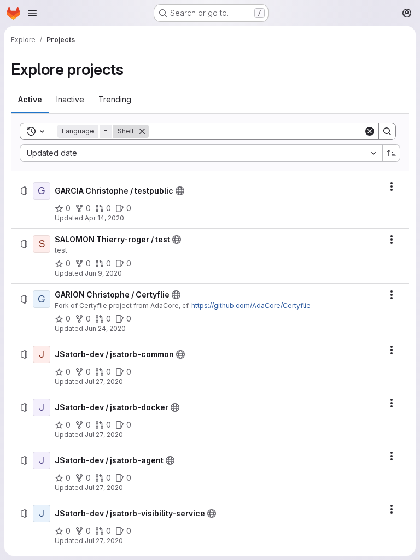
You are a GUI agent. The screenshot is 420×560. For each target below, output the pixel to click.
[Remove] (142, 131)
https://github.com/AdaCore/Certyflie (251, 305)
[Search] (387, 131)
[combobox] (201, 153)
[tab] (30, 99)
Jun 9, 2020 (103, 273)
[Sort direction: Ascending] (391, 153)
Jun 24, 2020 (105, 328)
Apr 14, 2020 (104, 218)
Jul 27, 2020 (104, 381)
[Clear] (369, 131)
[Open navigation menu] (32, 13)
